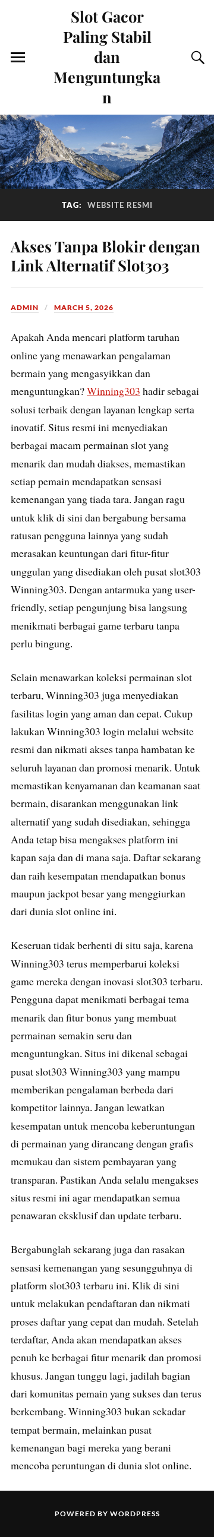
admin (25, 307)
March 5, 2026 (84, 307)
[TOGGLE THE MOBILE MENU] (18, 58)
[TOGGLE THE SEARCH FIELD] (196, 58)
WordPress (135, 1513)
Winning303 (113, 391)
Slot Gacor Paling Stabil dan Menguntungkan (107, 56)
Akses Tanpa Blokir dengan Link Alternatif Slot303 (105, 255)
